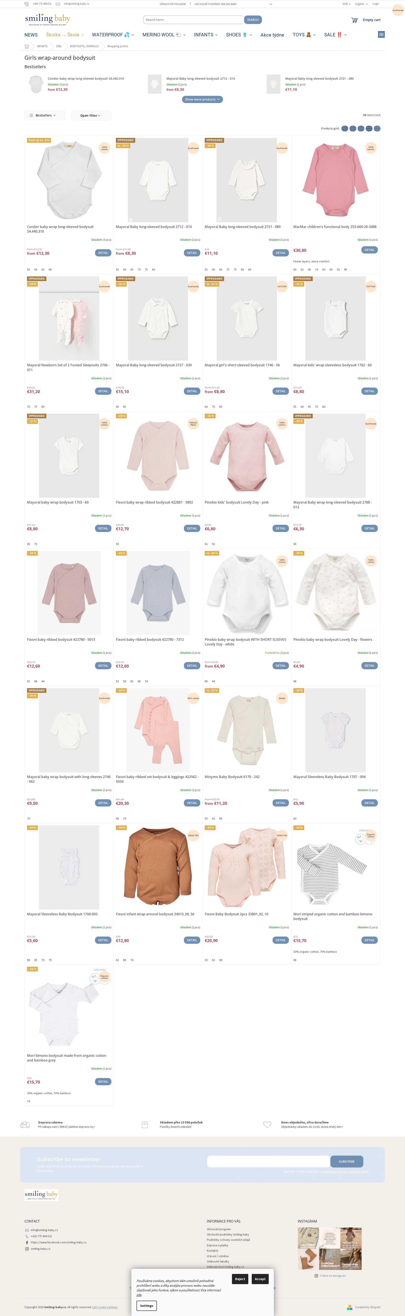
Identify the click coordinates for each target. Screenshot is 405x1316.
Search (253, 20)
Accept (260, 1279)
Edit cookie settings (105, 1307)
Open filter (88, 115)
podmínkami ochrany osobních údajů (345, 1172)
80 (153, 269)
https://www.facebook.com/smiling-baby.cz (59, 1242)
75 (146, 269)
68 (50, 269)
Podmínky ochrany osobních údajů (228, 1240)
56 (35, 269)
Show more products (200, 99)
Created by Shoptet (368, 1307)
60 (124, 269)
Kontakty (212, 1251)
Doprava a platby (217, 1245)
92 (338, 269)
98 (345, 269)
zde (139, 1295)
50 (28, 269)
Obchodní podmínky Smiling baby (216, 4)
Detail (103, 253)
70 (139, 269)
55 (117, 269)
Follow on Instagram (333, 1276)
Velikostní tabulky (218, 1261)
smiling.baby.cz (40, 1249)
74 (316, 269)
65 (131, 269)
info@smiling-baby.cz (44, 1230)
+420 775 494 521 (41, 1236)
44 (42, 681)
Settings (146, 1305)
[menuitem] (31, 35)
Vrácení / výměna (218, 1256)
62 (42, 269)
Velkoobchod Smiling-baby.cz (225, 1267)
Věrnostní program (173, 4)
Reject (240, 1279)
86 (249, 269)
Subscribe (347, 1161)
